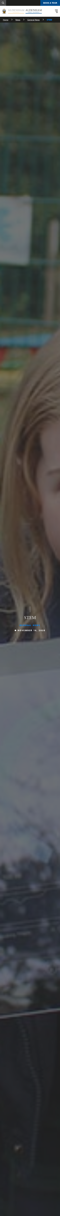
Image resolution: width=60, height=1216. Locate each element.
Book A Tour (50, 2)
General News (33, 19)
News (17, 19)
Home (5, 19)
